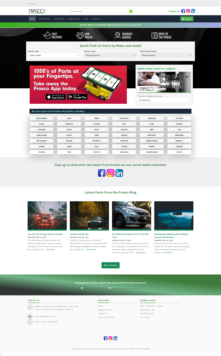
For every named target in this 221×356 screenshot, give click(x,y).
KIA (179, 129)
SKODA (124, 146)
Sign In (33, 3)
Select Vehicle (44, 19)
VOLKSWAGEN (152, 152)
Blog (85, 19)
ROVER (41, 146)
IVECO (96, 129)
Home (32, 19)
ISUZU (69, 129)
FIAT (124, 124)
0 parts (188, 18)
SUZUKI (41, 152)
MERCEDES (151, 135)
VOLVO (179, 152)
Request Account (105, 310)
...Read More (50, 249)
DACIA (41, 124)
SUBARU (179, 146)
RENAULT (179, 141)
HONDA (179, 124)
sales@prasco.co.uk (48, 316)
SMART (152, 146)
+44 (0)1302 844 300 (49, 322)
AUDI (69, 118)
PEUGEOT (97, 141)
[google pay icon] (124, 288)
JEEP (151, 129)
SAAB (69, 146)
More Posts (110, 265)
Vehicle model (90, 51)
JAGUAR (124, 129)
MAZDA (124, 135)
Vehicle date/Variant (148, 51)
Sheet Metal (59, 19)
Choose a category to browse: (150, 96)
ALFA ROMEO (41, 118)
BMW (97, 118)
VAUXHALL (124, 152)
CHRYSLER (152, 118)
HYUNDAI (42, 129)
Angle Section (74, 19)
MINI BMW (179, 135)
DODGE (97, 124)
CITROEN (179, 118)
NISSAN (69, 141)
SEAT (97, 146)
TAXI (69, 152)
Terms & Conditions (106, 317)
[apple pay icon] (94, 288)
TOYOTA (96, 152)
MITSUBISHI (42, 141)
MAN (97, 135)
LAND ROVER (41, 135)
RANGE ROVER (151, 141)
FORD (152, 124)
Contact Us (96, 19)
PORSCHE (124, 141)
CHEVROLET (124, 118)
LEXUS (69, 135)
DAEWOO (69, 124)
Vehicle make (33, 51)
